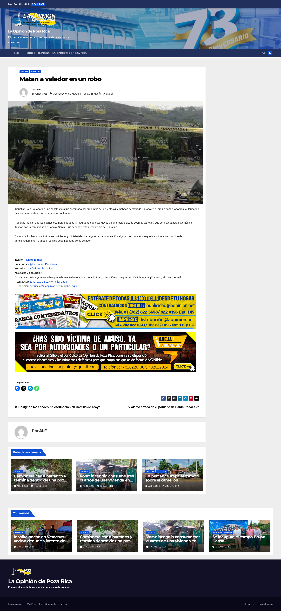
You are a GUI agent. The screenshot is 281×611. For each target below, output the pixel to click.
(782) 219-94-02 (39, 281)
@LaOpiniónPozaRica (43, 264)
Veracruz (19, 532)
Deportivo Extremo (222, 532)
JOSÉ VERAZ (172, 486)
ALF (38, 89)
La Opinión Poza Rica (41, 268)
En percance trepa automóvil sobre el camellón (172, 478)
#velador (108, 93)
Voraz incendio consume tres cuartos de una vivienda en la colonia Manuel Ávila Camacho (173, 542)
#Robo (84, 93)
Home (15, 53)
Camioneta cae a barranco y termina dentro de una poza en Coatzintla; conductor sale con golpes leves (107, 542)
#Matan (74, 93)
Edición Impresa (265, 604)
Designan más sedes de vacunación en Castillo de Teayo (59, 407)
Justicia (24, 72)
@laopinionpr (34, 259)
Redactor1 (40, 486)
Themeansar (62, 604)
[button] (263, 53)
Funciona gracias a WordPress (23, 604)
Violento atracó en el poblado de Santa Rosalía (162, 407)
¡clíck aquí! (60, 281)
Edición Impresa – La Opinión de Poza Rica (57, 53)
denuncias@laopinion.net (45, 286)
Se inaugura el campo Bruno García (238, 538)
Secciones (249, 604)
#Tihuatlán (95, 93)
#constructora (61, 93)
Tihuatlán (35, 72)
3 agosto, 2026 (25, 547)
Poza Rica (161, 472)
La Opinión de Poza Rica (28, 31)
